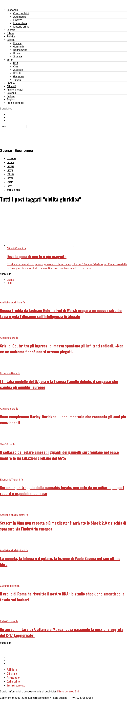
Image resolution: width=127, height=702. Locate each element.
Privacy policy (13, 677)
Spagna (17, 56)
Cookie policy (13, 681)
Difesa (10, 33)
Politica (11, 36)
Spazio (11, 83)
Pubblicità (12, 669)
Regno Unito (20, 49)
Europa (11, 39)
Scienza (11, 92)
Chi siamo (12, 673)
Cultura (11, 96)
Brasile (17, 73)
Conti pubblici (21, 13)
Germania (18, 46)
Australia (18, 69)
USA (15, 63)
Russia (17, 53)
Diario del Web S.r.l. (68, 691)
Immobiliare (20, 23)
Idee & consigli (15, 102)
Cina (15, 66)
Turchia (17, 79)
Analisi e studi (15, 89)
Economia (12, 10)
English (11, 99)
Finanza (17, 20)
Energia (11, 29)
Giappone (18, 76)
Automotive (19, 16)
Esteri (10, 59)
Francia (17, 43)
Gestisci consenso (16, 685)
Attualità (11, 86)
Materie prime (21, 26)
